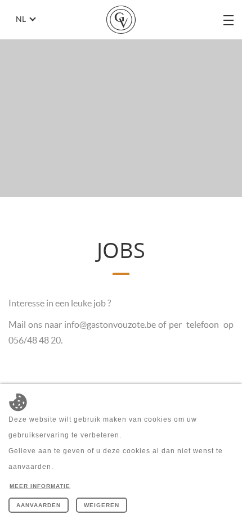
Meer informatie (40, 486)
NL (21, 19)
